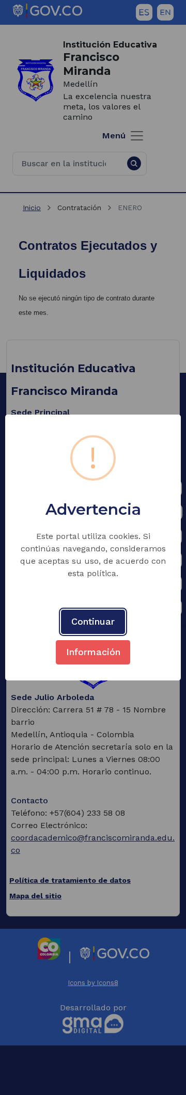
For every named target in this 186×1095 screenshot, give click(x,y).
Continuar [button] (93, 621)
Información (93, 651)
